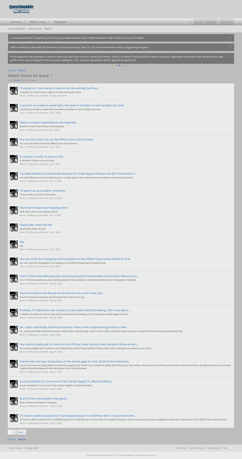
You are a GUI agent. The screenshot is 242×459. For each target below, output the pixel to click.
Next (20, 432)
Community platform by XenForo (112, 455)
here (129, 37)
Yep (22, 242)
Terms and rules (197, 447)
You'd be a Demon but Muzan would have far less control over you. (61, 293)
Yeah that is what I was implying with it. (44, 207)
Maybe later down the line (36, 225)
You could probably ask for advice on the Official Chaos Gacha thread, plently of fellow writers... (79, 344)
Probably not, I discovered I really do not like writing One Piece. (59, 88)
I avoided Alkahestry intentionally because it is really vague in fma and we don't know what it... (78, 173)
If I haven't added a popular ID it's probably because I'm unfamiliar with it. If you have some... (78, 415)
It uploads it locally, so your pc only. (42, 156)
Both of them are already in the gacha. (43, 398)
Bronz (17, 80)
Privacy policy (213, 447)
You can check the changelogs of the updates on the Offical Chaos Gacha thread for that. (75, 259)
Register (48, 28)
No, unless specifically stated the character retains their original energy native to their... (74, 327)
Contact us (181, 447)
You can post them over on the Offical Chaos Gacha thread (56, 139)
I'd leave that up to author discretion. (43, 190)
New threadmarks (16, 28)
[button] (24, 21)
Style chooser (15, 447)
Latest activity (35, 28)
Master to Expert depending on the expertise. (48, 122)
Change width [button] (31, 447)
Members (60, 22)
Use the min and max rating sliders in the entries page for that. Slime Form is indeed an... (75, 361)
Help (225, 447)
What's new (37, 22)
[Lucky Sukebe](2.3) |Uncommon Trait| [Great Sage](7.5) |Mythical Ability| (66, 381)
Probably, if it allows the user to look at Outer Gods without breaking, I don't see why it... (75, 310)
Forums (16, 22)
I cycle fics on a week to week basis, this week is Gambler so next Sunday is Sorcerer (72, 105)
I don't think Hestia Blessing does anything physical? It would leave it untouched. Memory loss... (79, 276)
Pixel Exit (152, 455)
